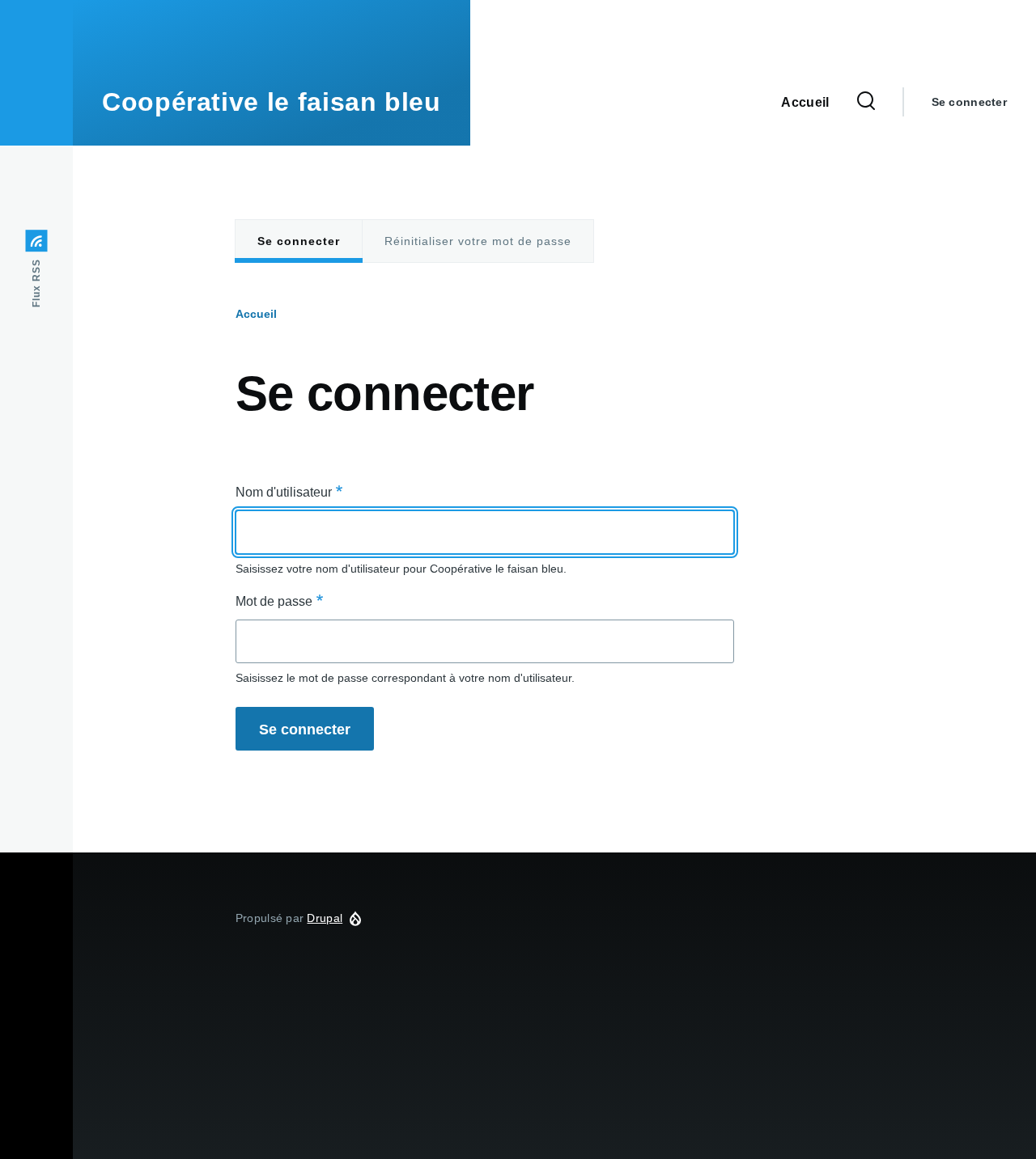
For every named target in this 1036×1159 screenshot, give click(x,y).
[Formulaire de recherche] (866, 102)
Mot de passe (274, 601)
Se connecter (969, 101)
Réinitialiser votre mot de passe (477, 241)
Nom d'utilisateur (284, 492)
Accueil (256, 313)
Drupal (324, 918)
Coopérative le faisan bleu (271, 101)
